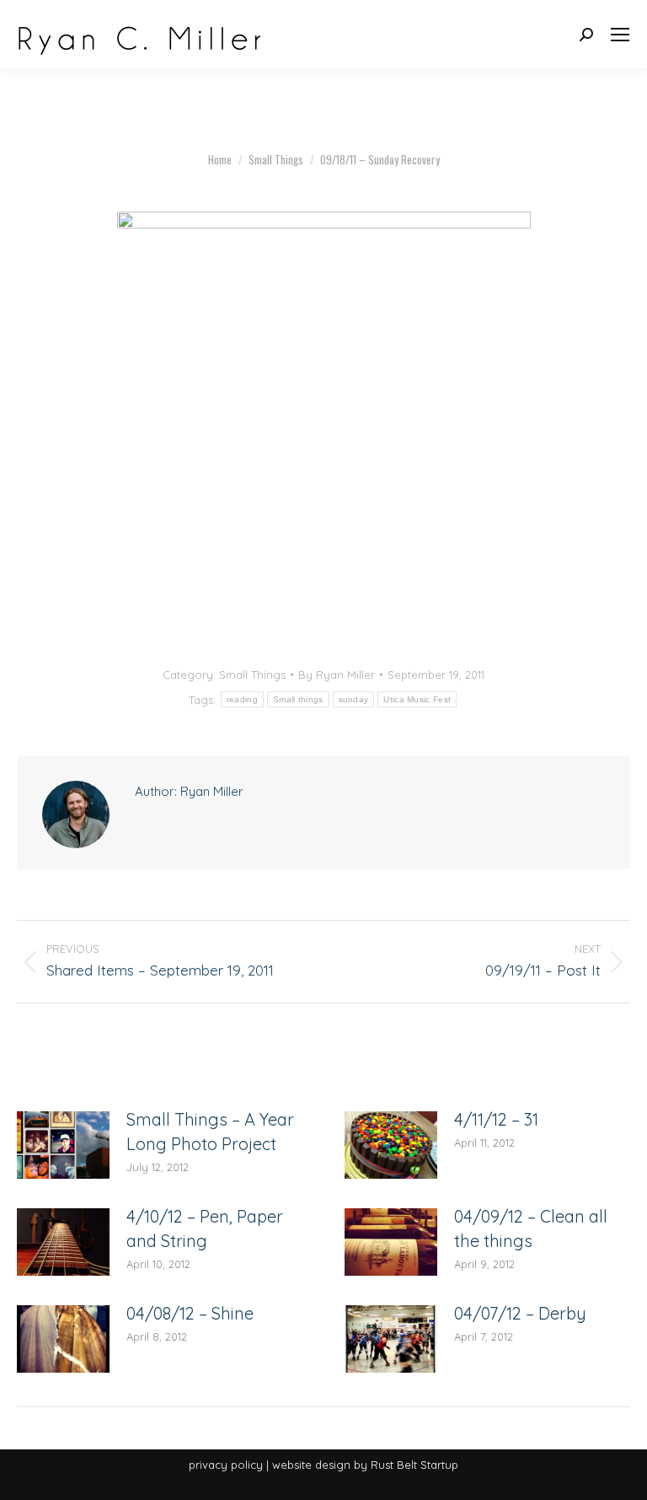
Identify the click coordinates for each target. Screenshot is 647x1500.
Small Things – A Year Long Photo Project (210, 1131)
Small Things (252, 674)
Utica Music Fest (417, 699)
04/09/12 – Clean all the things (530, 1228)
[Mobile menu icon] (620, 34)
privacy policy (226, 1464)
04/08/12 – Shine (190, 1313)
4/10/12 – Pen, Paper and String (204, 1228)
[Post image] (63, 1145)
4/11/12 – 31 (496, 1119)
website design (311, 1464)
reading (242, 699)
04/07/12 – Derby (520, 1313)
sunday (354, 699)
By (336, 674)
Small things (298, 699)
